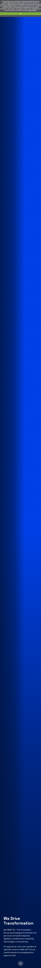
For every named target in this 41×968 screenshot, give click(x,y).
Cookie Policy (7, 6)
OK (20, 13)
